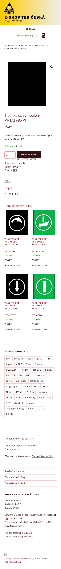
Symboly (33, 45)
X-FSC (9, 414)
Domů (7, 45)
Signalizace (45, 397)
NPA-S (30, 392)
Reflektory (29, 397)
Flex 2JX (24, 369)
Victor (31, 408)
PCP (18, 397)
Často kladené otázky (15, 483)
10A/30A (19, 358)
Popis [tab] (7, 180)
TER (15, 170)
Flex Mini (40, 375)
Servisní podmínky (14, 471)
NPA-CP (19, 392)
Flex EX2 (10, 375)
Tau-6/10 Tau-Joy (15, 408)
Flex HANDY (25, 375)
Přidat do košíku (29, 154)
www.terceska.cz (13, 526)
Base (28, 364)
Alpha (9, 364)
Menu (32, 29)
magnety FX (12, 386)
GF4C (9, 381)
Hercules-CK (37, 381)
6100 (30, 358)
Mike (36, 386)
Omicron (42, 392)
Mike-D (46, 386)
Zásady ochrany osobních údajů (19, 558)
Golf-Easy (21, 381)
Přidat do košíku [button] (12, 265)
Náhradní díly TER (19, 45)
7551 (49, 358)
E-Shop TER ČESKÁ (24, 17)
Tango (31, 403)
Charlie (38, 364)
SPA (19, 166)
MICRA (26, 386)
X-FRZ (41, 408)
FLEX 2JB (11, 369)
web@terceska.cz (47, 515)
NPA (14, 166)
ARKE (19, 364)
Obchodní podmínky (42, 456)
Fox (50, 375)
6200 (39, 358)
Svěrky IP (19, 403)
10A (8, 358)
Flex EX (49, 369)
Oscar (9, 397)
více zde (19, 146)
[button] (51, 66)
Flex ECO (36, 369)
